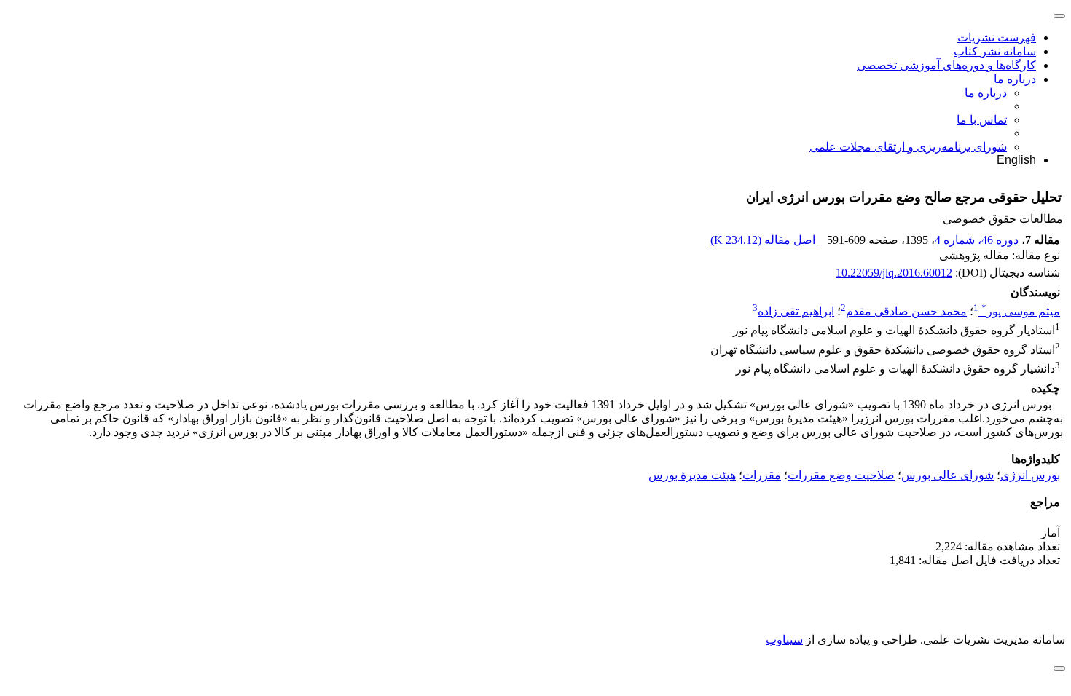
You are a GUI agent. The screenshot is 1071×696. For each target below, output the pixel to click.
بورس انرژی (1030, 475)
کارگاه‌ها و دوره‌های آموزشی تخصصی (946, 65)
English (1016, 160)
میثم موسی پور (1020, 311)
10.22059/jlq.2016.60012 (894, 272)
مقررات (761, 475)
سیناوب (784, 639)
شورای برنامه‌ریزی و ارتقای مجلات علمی (908, 147)
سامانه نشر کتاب (995, 51)
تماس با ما (982, 120)
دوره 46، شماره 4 (977, 240)
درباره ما (1015, 79)
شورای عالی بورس (947, 475)
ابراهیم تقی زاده (796, 311)
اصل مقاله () (764, 240)
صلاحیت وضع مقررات (841, 475)
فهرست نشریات (996, 37)
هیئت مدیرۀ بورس (692, 475)
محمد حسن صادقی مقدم (906, 311)
